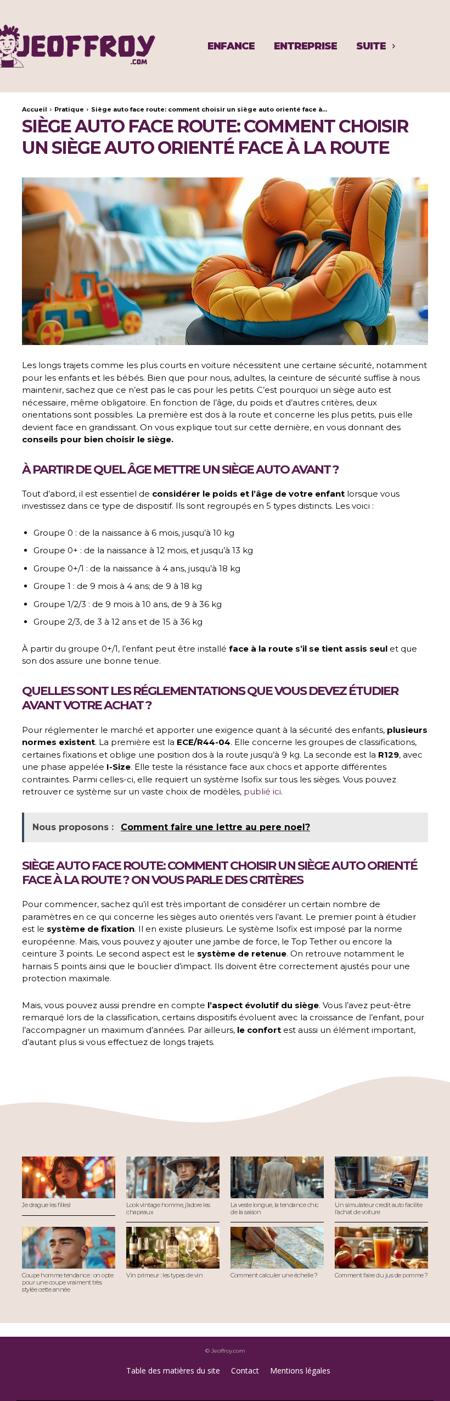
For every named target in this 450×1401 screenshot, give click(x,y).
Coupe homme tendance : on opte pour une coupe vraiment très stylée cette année (67, 1282)
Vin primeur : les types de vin (164, 1275)
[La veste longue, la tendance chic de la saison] (277, 1178)
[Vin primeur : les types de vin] (173, 1248)
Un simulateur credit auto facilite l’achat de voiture (378, 1208)
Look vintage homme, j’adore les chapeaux (168, 1208)
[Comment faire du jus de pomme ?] (381, 1248)
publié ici (262, 791)
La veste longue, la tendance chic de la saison (274, 1208)
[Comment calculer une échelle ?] (277, 1248)
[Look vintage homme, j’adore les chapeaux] (173, 1178)
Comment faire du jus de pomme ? (381, 1275)
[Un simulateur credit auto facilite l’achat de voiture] (381, 1178)
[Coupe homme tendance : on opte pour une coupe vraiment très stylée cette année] (68, 1248)
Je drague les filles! (46, 1205)
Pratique (69, 109)
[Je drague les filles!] (68, 1178)
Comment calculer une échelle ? (273, 1275)
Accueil (34, 109)
